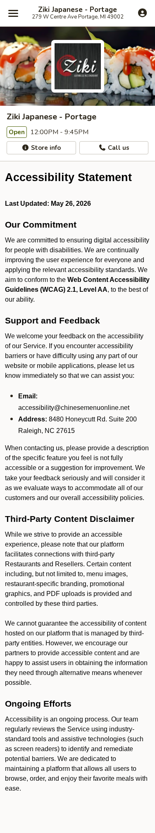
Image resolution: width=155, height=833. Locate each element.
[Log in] (142, 12)
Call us (117, 148)
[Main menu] (13, 13)
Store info (45, 148)
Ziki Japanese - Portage (77, 10)
